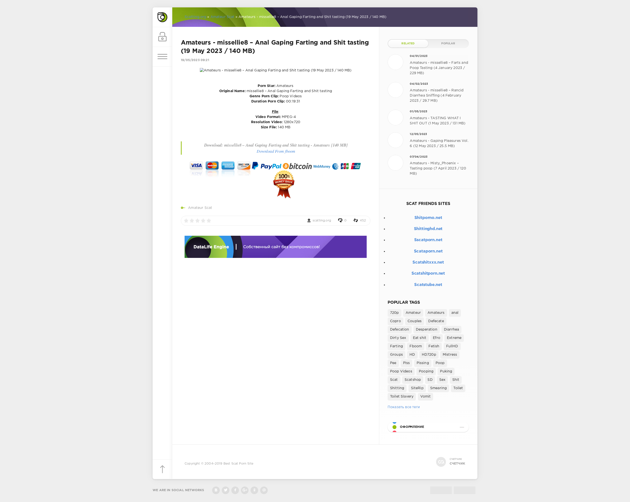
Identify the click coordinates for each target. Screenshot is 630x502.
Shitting (397, 388)
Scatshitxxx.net (428, 262)
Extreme (454, 337)
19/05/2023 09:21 (195, 60)
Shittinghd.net (428, 229)
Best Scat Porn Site (238, 463)
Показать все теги (404, 407)
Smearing (438, 388)
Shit (455, 379)
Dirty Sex (398, 337)
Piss (406, 363)
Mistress (450, 354)
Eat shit (419, 337)
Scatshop (413, 379)
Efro (436, 337)
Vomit (425, 396)
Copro (395, 321)
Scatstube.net (428, 285)
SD (429, 379)
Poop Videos (401, 371)
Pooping (426, 371)
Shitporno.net (428, 218)
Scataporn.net (428, 251)
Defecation (399, 329)
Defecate (436, 321)
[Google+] (245, 490)
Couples (415, 321)
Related (408, 43)
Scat (394, 379)
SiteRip (417, 388)
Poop (440, 363)
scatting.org (322, 220)
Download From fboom (276, 151)
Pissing (423, 363)
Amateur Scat (200, 207)
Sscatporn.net (428, 240)
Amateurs (435, 312)
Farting (396, 346)
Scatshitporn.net (428, 273)
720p (394, 312)
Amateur (413, 312)
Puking (446, 371)
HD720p (429, 354)
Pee (393, 363)
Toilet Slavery (401, 396)
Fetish (433, 346)
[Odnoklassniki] (254, 490)
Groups (396, 354)
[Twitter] (225, 490)
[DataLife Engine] (162, 17)
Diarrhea (451, 329)
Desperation (426, 329)
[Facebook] (235, 490)
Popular (448, 43)
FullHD (452, 346)
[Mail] (264, 490)
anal (455, 312)
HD (412, 354)
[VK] (216, 490)
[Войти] (162, 37)
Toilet (458, 388)
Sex (442, 379)
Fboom (416, 346)
